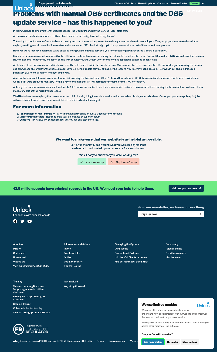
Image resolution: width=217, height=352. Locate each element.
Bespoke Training (22, 303)
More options (190, 341)
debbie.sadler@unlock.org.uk (84, 100)
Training (17, 281)
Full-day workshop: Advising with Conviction (29, 298)
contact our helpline (88, 119)
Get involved (71, 281)
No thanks (172, 341)
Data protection (117, 340)
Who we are (19, 261)
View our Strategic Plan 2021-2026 (31, 265)
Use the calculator (73, 261)
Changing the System (127, 244)
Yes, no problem (152, 342)
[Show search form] (203, 3)
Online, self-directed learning (27, 308)
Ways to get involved (74, 286)
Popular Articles (72, 253)
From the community (176, 253)
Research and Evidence (127, 253)
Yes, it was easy (94, 162)
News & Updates (146, 3)
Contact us (162, 3)
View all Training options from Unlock (31, 312)
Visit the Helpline (72, 265)
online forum (94, 116)
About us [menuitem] (73, 11)
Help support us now (184, 188)
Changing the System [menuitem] (131, 11)
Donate (194, 3)
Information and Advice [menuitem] (99, 11)
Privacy (100, 340)
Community (172, 244)
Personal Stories (179, 3)
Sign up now (149, 214)
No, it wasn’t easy (126, 162)
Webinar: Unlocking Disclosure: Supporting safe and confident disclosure (28, 289)
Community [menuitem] (158, 11)
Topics (67, 248)
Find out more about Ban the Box (131, 261)
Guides (67, 257)
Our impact (19, 253)
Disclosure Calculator (125, 3)
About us (18, 244)
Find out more (172, 325)
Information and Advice (77, 244)
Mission (17, 248)
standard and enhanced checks (161, 78)
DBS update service (103, 113)
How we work (20, 257)
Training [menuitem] (175, 11)
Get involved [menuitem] (194, 11)
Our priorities (121, 248)
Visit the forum (173, 257)
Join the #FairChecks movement (131, 257)
